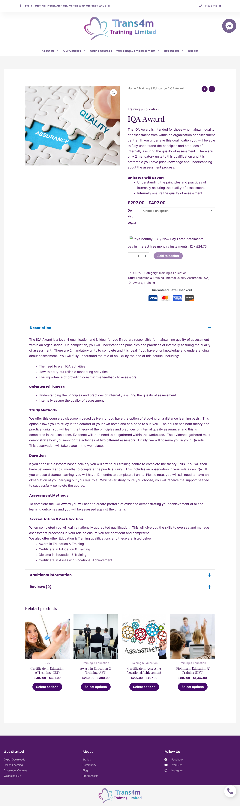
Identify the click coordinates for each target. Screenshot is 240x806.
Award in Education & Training (61, 544)
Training (149, 282)
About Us (48, 51)
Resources (171, 51)
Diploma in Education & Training (62, 555)
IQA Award (135, 282)
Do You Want (132, 217)
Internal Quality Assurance (184, 278)
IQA (205, 278)
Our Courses (72, 51)
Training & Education (153, 88)
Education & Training (150, 278)
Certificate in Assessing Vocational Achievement (75, 560)
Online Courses (101, 51)
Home (132, 88)
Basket (193, 51)
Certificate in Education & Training (64, 549)
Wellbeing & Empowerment (135, 51)
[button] (113, 92)
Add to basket (168, 256)
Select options (47, 687)
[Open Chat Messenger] (229, 26)
